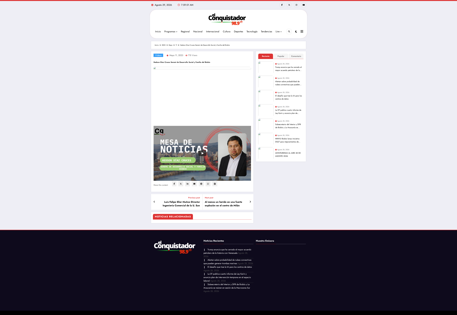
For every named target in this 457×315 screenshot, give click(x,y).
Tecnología (252, 31)
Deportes (238, 31)
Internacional (212, 31)
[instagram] (296, 5)
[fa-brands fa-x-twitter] (289, 5)
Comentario (296, 56)
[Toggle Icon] (302, 31)
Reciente (265, 56)
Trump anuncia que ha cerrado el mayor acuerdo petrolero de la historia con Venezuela (288, 69)
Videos (158, 55)
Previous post (194, 198)
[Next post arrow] (250, 202)
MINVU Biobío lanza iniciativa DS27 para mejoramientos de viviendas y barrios (287, 140)
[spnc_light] (296, 31)
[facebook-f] (282, 5)
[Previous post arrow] (154, 202)
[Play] (202, 153)
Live (278, 31)
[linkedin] (187, 183)
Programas (169, 31)
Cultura (226, 31)
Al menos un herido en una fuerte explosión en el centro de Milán (223, 203)
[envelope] (194, 183)
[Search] (289, 31)
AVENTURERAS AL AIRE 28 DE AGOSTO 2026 (288, 154)
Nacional (198, 31)
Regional (185, 31)
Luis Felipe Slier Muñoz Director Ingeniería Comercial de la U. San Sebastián (181, 203)
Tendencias (266, 31)
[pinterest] (201, 183)
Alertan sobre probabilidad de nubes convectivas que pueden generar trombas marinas (287, 83)
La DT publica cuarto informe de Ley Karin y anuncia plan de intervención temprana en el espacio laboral (288, 112)
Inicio (158, 31)
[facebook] (174, 183)
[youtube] (303, 5)
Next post (209, 198)
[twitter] (180, 183)
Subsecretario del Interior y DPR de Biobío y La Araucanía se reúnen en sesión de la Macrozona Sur (289, 126)
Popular (281, 56)
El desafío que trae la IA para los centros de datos (288, 97)
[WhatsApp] (208, 183)
